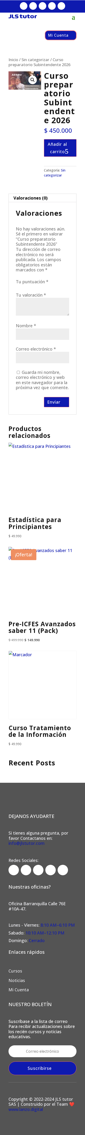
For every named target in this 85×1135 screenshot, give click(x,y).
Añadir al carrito (57, 147)
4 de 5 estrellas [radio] (39, 287)
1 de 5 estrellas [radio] (18, 287)
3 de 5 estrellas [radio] (32, 287)
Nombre (26, 325)
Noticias (16, 980)
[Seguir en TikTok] (42, 6)
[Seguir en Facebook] (23, 6)
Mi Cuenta (58, 35)
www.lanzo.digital (25, 1109)
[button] (32, 80)
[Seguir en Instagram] (33, 6)
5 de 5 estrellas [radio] (46, 287)
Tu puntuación (32, 281)
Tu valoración (31, 295)
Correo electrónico (36, 349)
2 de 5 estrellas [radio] (25, 287)
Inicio (13, 59)
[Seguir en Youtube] (61, 6)
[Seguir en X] (52, 6)
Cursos (15, 971)
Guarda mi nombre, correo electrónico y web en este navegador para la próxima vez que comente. (42, 380)
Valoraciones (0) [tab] (30, 198)
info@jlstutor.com (26, 843)
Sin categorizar (35, 59)
